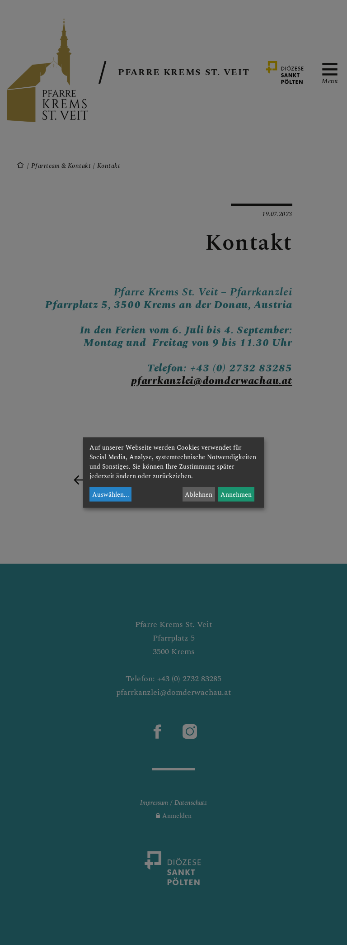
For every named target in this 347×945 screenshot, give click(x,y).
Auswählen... (110, 494)
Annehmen (236, 494)
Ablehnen (198, 494)
